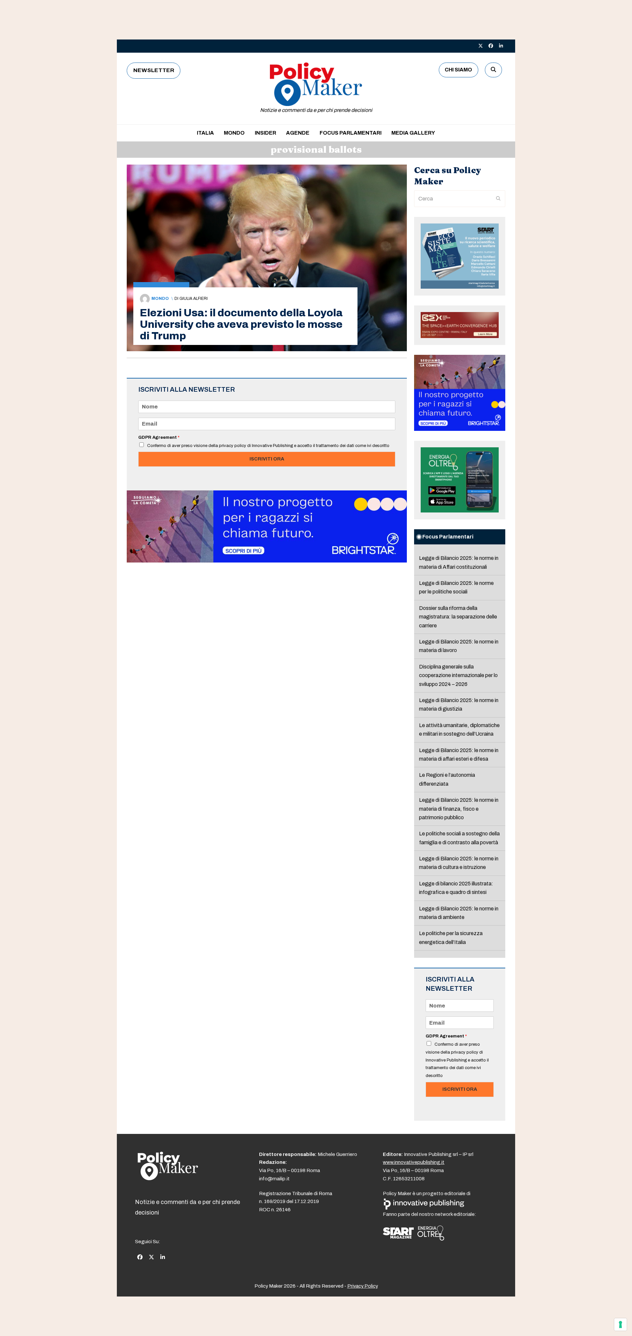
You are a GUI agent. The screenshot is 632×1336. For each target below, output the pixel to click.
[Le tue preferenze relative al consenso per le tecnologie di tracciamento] (620, 1324)
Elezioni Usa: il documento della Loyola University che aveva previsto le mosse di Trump (241, 324)
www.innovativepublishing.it (413, 1162)
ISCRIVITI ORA (267, 458)
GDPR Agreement (158, 437)
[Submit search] (498, 199)
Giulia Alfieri (193, 298)
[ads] (267, 560)
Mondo (160, 298)
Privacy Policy (362, 1286)
